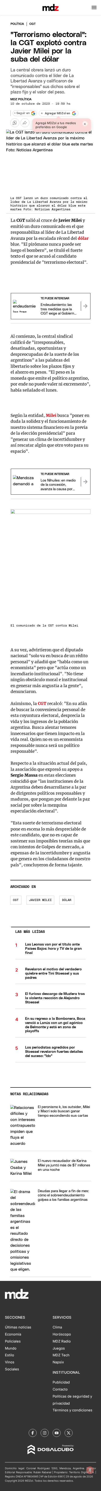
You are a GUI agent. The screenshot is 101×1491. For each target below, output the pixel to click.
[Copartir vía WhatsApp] (14, 122)
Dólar (66, 900)
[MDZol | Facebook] (32, 1433)
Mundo (10, 1348)
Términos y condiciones (72, 1410)
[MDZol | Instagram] (44, 1433)
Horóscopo (62, 1334)
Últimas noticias (18, 1327)
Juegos (59, 1348)
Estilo (9, 1355)
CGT (16, 900)
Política (17, 24)
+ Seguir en (22, 113)
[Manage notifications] (90, 1470)
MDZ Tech (61, 1355)
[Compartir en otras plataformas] (24, 122)
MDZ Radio (62, 1341)
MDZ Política (20, 99)
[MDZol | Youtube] (56, 1433)
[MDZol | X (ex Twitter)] (68, 1433)
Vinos (9, 1362)
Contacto (60, 1389)
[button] (94, 7)
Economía (13, 1334)
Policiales (13, 1341)
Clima (57, 1327)
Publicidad (61, 1382)
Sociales (12, 1369)
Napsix (58, 1362)
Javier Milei (40, 900)
